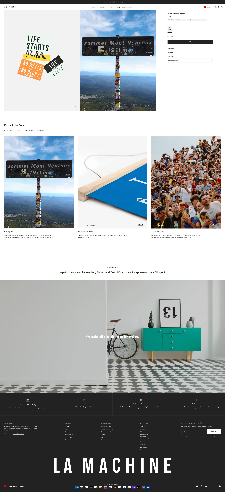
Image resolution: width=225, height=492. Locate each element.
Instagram (142, 444)
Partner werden (144, 442)
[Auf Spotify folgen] (220, 486)
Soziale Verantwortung (107, 429)
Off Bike (67, 426)
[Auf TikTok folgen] (211, 486)
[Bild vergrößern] (75, 107)
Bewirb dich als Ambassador (144, 435)
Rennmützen (68, 437)
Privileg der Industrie (106, 432)
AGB (102, 437)
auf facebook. (143, 447)
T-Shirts (67, 429)
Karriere (103, 434)
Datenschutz (104, 440)
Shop (118, 7)
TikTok (141, 450)
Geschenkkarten (69, 440)
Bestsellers (103, 7)
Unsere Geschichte (127, 7)
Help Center (143, 426)
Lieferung (142, 429)
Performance (68, 432)
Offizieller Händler (145, 439)
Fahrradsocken (69, 434)
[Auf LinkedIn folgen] (215, 486)
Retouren (142, 432)
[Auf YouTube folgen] (206, 486)
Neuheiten (95, 7)
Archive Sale (111, 7)
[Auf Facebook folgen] (197, 486)
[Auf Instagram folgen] (201, 486)
